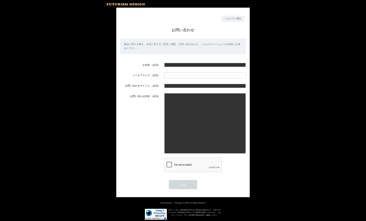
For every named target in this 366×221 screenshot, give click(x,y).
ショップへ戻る (233, 18)
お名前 (146, 64)
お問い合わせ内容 (140, 96)
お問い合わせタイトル (137, 85)
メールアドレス (141, 75)
